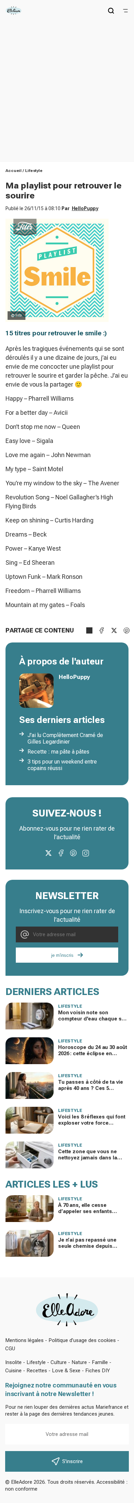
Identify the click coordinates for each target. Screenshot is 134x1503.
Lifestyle (34, 170)
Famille (100, 1362)
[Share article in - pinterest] (126, 630)
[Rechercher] (111, 11)
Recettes (36, 1370)
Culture (59, 1362)
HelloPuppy (85, 208)
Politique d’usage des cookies (82, 1340)
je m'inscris (62, 955)
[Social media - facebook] (60, 853)
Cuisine (13, 1370)
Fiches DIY (97, 1370)
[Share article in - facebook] (102, 630)
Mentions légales (24, 1340)
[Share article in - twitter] (114, 630)
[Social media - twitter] (48, 853)
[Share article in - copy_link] (89, 630)
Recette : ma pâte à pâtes (58, 751)
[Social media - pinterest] (73, 853)
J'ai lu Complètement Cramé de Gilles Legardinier (65, 738)
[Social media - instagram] (85, 853)
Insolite (13, 1362)
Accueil (13, 170)
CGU (10, 1348)
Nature (79, 1362)
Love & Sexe (66, 1370)
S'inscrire (72, 1461)
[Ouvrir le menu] (125, 11)
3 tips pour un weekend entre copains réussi (62, 764)
